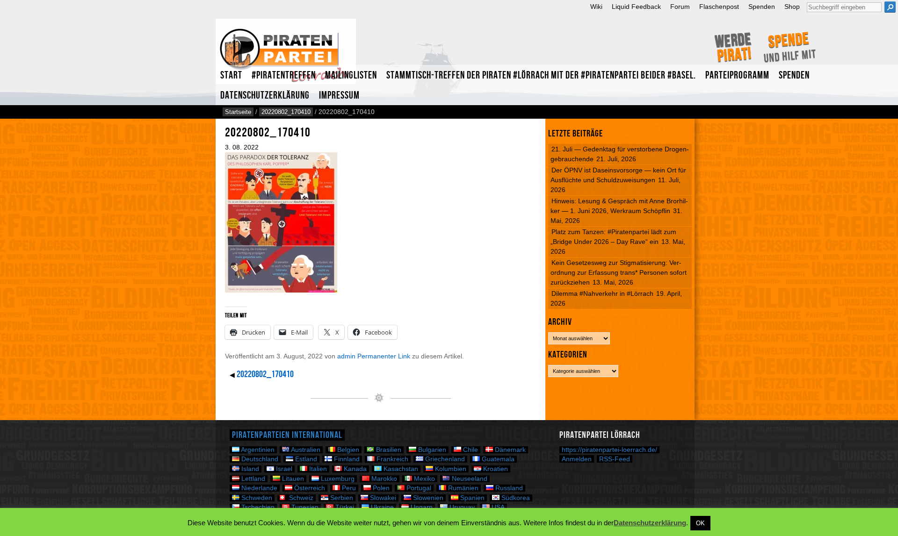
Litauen (292, 478)
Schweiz (300, 497)
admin (346, 356)
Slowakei (382, 497)
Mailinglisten (351, 75)
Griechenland (444, 459)
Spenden (761, 6)
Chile (469, 449)
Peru (348, 488)
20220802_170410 (286, 111)
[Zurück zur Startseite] (286, 55)
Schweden (255, 497)
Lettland (252, 478)
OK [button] (700, 523)
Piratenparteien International (287, 435)
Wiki (596, 6)
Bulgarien (431, 449)
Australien (305, 449)
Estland (305, 459)
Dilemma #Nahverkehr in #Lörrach (602, 293)
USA (497, 507)
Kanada (354, 468)
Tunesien (304, 507)
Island (249, 468)
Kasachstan (400, 468)
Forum (680, 6)
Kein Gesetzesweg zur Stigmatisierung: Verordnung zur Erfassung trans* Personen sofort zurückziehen (618, 272)
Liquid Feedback (636, 6)
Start (231, 75)
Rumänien (462, 488)
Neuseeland (468, 478)
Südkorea (515, 497)
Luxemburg (337, 478)
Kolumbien (449, 468)
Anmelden (577, 459)
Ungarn (421, 507)
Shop (792, 6)
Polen (380, 488)
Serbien (340, 497)
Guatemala (497, 459)
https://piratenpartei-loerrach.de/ (609, 449)
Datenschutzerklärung (265, 95)
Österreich (308, 488)
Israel (283, 468)
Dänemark (509, 449)
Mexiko (423, 478)
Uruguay (461, 507)
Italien (317, 468)
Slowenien (427, 497)
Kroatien (494, 468)
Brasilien (387, 449)
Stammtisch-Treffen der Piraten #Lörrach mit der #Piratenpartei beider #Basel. (541, 75)
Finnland (346, 459)
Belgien (347, 449)
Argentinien (257, 449)
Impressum (339, 95)
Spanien (471, 497)
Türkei (343, 507)
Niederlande (258, 488)
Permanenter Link (383, 356)
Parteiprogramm (737, 75)
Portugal (418, 488)
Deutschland (258, 459)
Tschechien (257, 507)
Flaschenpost (719, 6)
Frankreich (391, 459)
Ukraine (381, 507)
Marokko (383, 478)
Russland (508, 488)
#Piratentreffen (284, 75)
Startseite (238, 111)
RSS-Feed (614, 459)
